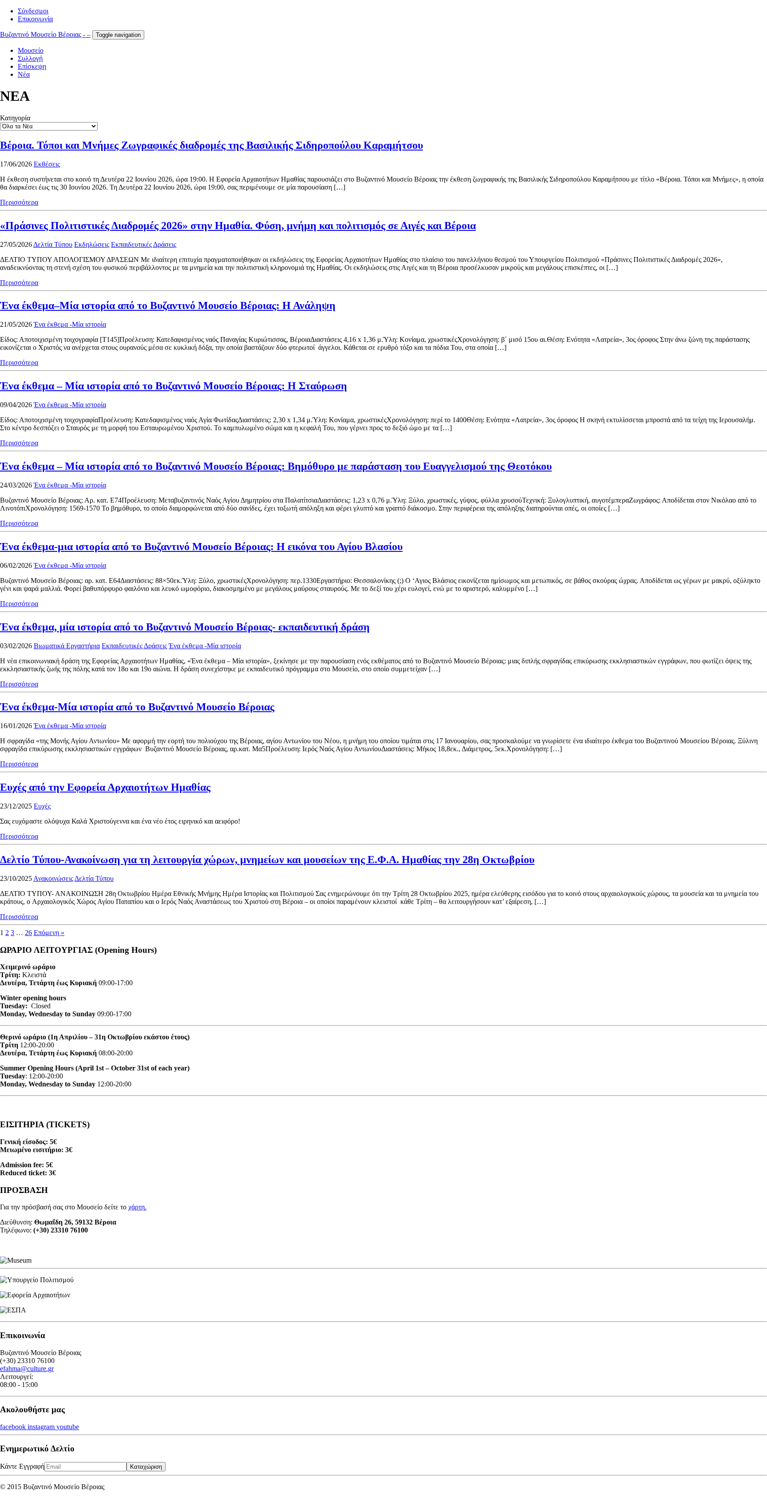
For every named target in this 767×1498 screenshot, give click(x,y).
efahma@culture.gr (27, 1368)
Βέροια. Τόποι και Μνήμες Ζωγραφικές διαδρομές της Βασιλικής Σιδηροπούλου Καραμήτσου (211, 145)
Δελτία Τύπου (52, 244)
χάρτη (136, 1207)
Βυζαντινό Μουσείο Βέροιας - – (45, 34)
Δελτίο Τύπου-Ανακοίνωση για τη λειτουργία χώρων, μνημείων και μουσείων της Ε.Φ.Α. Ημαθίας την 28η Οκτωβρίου (267, 859)
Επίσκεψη (32, 66)
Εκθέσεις (47, 164)
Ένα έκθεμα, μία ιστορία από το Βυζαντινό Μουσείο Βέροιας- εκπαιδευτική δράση (185, 627)
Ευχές (42, 806)
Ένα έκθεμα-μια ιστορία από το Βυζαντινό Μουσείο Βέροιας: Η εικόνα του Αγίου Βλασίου (201, 546)
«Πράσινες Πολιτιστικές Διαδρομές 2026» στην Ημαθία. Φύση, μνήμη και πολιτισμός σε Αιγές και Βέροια (238, 225)
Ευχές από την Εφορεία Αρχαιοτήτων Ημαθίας (105, 787)
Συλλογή (30, 58)
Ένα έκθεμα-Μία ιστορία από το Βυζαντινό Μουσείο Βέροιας (137, 707)
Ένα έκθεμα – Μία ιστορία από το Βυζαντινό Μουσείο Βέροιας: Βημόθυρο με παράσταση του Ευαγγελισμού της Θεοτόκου (276, 466)
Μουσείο (30, 50)
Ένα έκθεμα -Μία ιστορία (70, 324)
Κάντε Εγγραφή (22, 1466)
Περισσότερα (19, 202)
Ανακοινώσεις (53, 878)
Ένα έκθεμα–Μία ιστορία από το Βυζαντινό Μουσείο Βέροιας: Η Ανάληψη (168, 305)
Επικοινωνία (35, 19)
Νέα (24, 74)
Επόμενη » (49, 932)
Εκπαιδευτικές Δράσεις (143, 244)
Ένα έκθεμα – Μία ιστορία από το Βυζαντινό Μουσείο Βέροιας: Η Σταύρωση (173, 386)
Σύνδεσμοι (33, 11)
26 (28, 932)
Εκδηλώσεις (91, 244)
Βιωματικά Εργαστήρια (67, 646)
